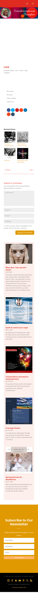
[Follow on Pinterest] (23, 580)
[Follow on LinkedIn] (16, 580)
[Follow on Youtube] (20, 580)
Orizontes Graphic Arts (19, 587)
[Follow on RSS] (31, 580)
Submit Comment (24, 232)
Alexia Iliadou (10, 70)
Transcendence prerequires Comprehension (17, 378)
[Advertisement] (19, 38)
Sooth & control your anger (17, 327)
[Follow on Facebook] (12, 580)
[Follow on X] (27, 580)
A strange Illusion (13, 428)
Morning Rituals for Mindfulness (14, 478)
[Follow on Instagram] (8, 580)
